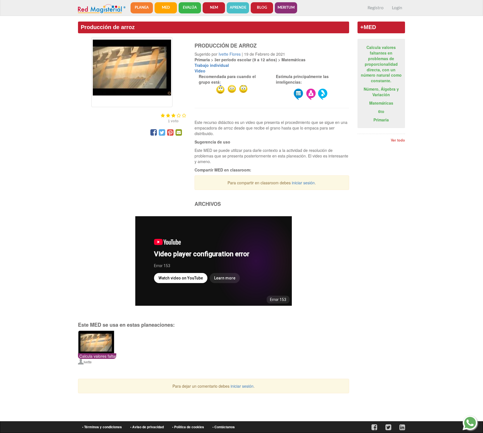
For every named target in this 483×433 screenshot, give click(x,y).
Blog (262, 8)
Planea (142, 8)
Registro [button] (375, 8)
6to (381, 111)
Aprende (238, 8)
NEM (214, 8)
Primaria (381, 120)
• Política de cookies (188, 427)
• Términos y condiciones (102, 427)
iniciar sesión (303, 182)
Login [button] (397, 8)
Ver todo (398, 140)
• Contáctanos (223, 427)
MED (166, 8)
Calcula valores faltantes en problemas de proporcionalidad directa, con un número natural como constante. (381, 64)
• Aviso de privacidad (147, 427)
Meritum (286, 8)
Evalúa (190, 8)
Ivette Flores (230, 54)
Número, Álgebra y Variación (381, 91)
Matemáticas (381, 103)
